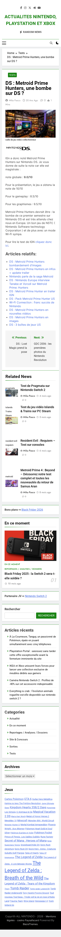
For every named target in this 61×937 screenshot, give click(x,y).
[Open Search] (51, 43)
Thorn (7, 889)
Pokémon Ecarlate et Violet (22, 833)
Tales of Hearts (32, 853)
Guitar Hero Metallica (42, 799)
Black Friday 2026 (32, 509)
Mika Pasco (15, 100)
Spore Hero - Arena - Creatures (42, 849)
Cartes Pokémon (14, 799)
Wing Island (29, 901)
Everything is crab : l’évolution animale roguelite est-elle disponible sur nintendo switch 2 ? (32, 695)
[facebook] (21, 8)
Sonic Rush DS (21, 849)
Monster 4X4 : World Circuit (41, 820)
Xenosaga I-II (41, 901)
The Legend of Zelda (29, 857)
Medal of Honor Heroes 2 (37, 816)
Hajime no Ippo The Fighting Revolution (23, 803)
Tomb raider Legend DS (40, 889)
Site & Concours (18, 739)
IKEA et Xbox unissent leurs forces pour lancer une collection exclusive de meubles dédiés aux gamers (31, 669)
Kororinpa (51, 808)
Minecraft (22, 820)
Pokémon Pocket (43, 832)
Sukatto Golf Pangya (14, 853)
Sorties (13, 746)
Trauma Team (16, 901)
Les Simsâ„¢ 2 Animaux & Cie (19, 812)
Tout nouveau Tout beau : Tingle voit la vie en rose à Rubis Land (30, 897)
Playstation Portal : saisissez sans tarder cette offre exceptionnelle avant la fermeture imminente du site (32, 655)
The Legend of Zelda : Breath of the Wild (24, 870)
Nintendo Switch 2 (36, 596)
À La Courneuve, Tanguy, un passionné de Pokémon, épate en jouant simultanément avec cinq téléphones (32, 640)
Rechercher (12, 609)
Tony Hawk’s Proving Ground (36, 893)
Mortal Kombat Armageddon (34, 824)
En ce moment (12, 564)
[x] (29, 8)
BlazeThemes (30, 924)
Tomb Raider (19, 888)
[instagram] (25, 8)
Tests (12, 75)
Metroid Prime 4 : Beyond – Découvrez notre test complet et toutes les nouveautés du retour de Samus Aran (38, 478)
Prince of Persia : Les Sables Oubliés (22, 836)
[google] (34, 8)
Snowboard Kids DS (30, 845)
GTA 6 (28, 799)
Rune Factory (46, 836)
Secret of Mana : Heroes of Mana (26, 840)
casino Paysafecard (28, 920)
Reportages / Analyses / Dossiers (23, 569)
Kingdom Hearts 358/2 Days (28, 807)
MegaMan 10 (11, 820)
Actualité (14, 718)
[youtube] (39, 8)
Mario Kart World (18, 816)
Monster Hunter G (12, 825)
